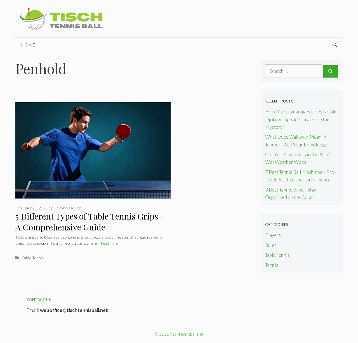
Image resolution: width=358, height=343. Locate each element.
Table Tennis (33, 257)
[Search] (330, 71)
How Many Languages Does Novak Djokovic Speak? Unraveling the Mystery (300, 119)
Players (273, 235)
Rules (271, 245)
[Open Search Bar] (335, 45)
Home (28, 44)
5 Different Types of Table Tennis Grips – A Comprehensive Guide (90, 222)
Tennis (271, 265)
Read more (109, 243)
